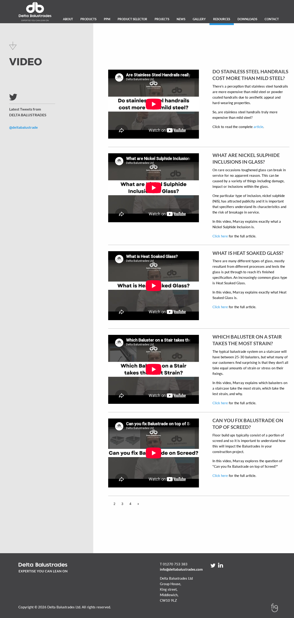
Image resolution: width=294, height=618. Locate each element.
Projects (162, 19)
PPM (107, 19)
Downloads (247, 19)
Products (88, 19)
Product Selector (132, 19)
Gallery (199, 19)
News (181, 19)
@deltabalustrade (23, 127)
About (68, 19)
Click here (220, 236)
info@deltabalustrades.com (181, 569)
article (258, 127)
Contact (272, 19)
